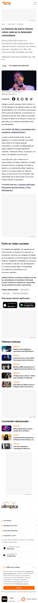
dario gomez (25, 289)
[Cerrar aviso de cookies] (33, 567)
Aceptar (19, 588)
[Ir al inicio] (6, 3)
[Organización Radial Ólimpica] (19, 505)
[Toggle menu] (35, 3)
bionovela (6, 293)
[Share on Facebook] (13, 99)
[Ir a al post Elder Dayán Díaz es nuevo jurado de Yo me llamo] (6, 428)
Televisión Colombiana (20, 293)
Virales (16, 435)
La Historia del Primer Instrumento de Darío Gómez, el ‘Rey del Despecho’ (18, 187)
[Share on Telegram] (31, 99)
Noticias (16, 346)
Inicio (3, 24)
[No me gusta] (20, 601)
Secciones (11, 24)
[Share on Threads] (26, 99)
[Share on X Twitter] (18, 99)
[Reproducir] (23, 599)
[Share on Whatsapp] (22, 99)
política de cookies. (22, 584)
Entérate (20, 24)
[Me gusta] (18, 601)
